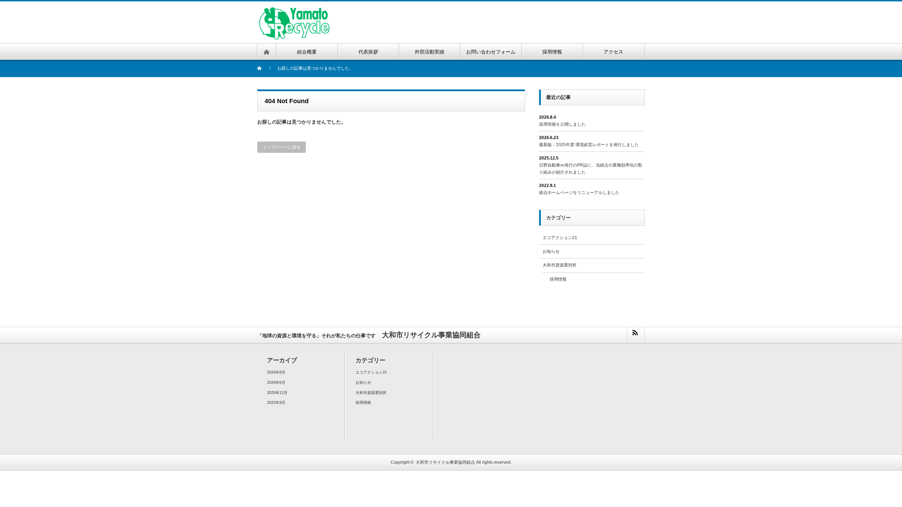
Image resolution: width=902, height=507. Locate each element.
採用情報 (558, 279)
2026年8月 (276, 372)
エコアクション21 (560, 237)
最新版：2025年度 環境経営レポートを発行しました (589, 144)
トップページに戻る (281, 147)
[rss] (635, 335)
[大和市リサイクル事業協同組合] (293, 10)
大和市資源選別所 (559, 265)
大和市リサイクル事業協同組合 (445, 462)
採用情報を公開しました (562, 124)
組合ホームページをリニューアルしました (579, 192)
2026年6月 (276, 382)
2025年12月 (277, 392)
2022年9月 (276, 402)
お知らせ (551, 251)
